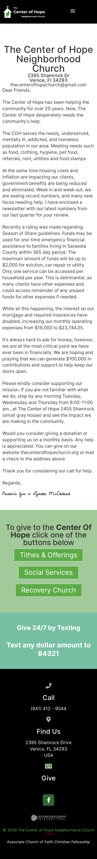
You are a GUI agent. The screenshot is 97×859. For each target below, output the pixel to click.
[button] (73, 11)
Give (48, 778)
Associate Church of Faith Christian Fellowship (48, 841)
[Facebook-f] (48, 800)
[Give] (48, 766)
